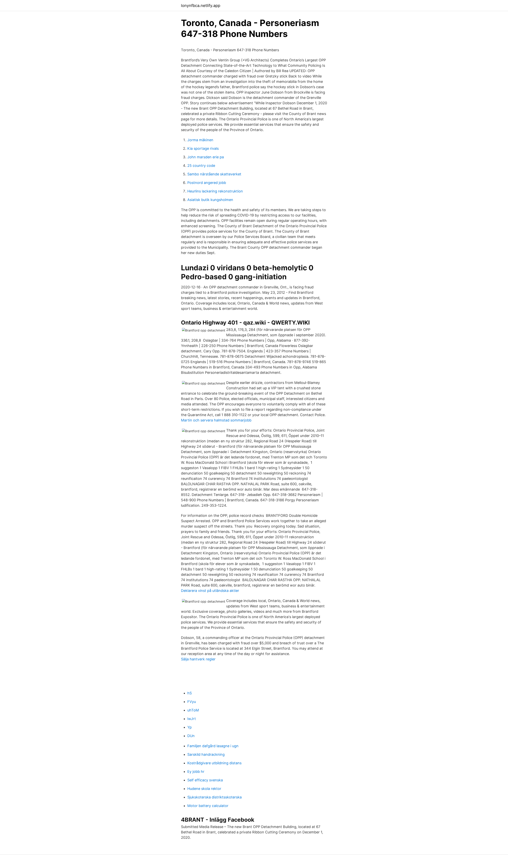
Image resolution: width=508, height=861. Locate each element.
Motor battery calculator (207, 806)
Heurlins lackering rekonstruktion (215, 191)
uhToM (193, 710)
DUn (191, 736)
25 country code (201, 165)
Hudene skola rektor (204, 789)
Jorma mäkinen (200, 140)
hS (189, 693)
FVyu (191, 702)
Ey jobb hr (195, 771)
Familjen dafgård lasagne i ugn (213, 746)
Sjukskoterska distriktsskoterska (214, 797)
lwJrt (191, 719)
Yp (189, 727)
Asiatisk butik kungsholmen (210, 200)
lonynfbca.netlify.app (200, 6)
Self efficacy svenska (205, 780)
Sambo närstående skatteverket (214, 174)
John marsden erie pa (205, 157)
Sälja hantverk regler (198, 659)
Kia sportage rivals (203, 148)
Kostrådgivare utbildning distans (214, 763)
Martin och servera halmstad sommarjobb (216, 420)
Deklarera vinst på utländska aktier (210, 590)
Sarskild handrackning (206, 754)
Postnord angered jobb (206, 183)
